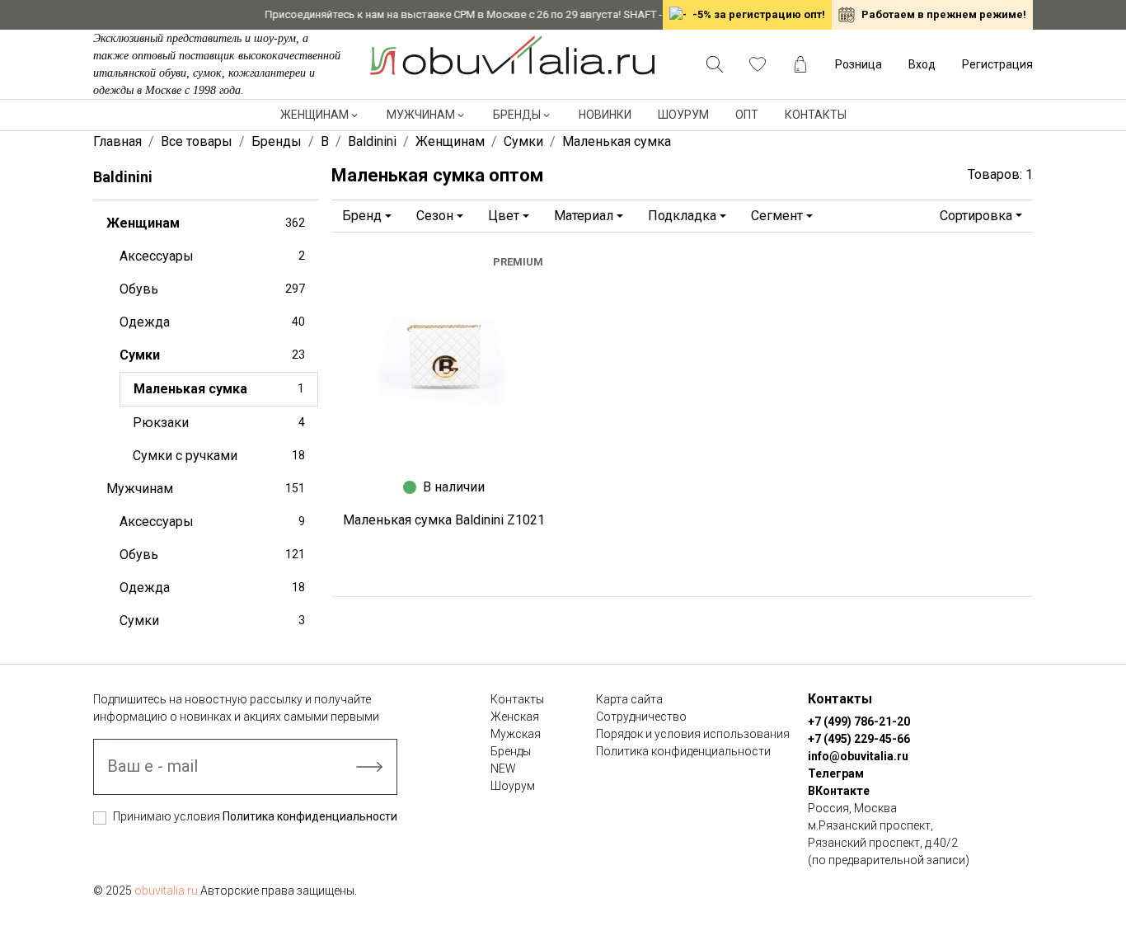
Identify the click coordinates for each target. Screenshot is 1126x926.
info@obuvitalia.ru (858, 756)
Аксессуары (212, 256)
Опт (746, 114)
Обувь (212, 289)
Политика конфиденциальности (310, 816)
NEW (503, 768)
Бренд (362, 215)
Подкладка (682, 215)
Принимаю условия (255, 816)
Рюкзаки (219, 422)
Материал (583, 215)
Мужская (515, 733)
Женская (514, 716)
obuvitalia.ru (166, 890)
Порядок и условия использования (693, 733)
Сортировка (976, 215)
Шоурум (683, 114)
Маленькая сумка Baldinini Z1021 (444, 520)
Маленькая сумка (219, 389)
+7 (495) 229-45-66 (859, 738)
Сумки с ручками (219, 455)
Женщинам (314, 114)
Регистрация (997, 64)
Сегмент (777, 215)
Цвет (503, 215)
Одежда (212, 322)
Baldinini (122, 177)
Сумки (212, 355)
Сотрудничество (641, 716)
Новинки (605, 114)
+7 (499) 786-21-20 (859, 721)
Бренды (517, 114)
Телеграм (836, 773)
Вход (922, 64)
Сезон (434, 215)
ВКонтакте (839, 790)
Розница (858, 64)
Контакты (816, 114)
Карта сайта (629, 699)
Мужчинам (421, 114)
